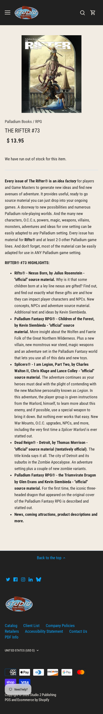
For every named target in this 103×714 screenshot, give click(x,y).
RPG (38, 121)
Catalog (11, 625)
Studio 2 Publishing (43, 695)
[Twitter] (8, 579)
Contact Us (78, 631)
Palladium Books (18, 121)
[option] (51, 74)
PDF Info (11, 637)
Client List (31, 625)
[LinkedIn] (31, 579)
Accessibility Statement (44, 631)
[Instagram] (23, 579)
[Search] (82, 12)
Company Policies (60, 625)
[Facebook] (15, 579)
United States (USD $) (20, 650)
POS (8, 700)
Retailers (12, 631)
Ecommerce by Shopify (33, 700)
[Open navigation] (7, 12)
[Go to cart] (93, 12)
